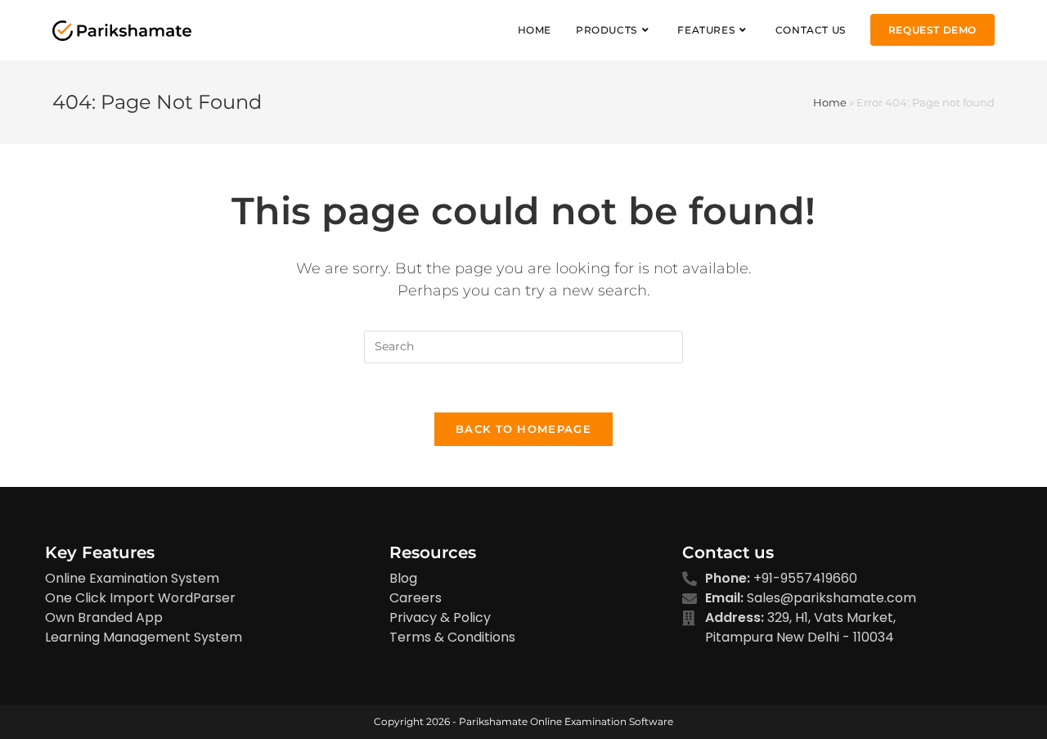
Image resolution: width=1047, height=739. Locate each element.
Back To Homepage (523, 428)
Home (830, 102)
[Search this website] (523, 345)
